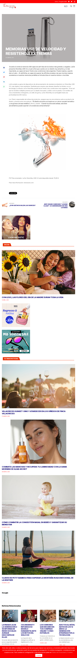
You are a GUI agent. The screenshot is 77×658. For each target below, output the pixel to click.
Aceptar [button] (38, 655)
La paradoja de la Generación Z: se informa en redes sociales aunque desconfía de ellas (9, 631)
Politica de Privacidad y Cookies (62, 652)
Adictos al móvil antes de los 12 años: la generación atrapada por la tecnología (67, 630)
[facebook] (68, 1)
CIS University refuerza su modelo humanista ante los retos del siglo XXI (28, 630)
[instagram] (74, 1)
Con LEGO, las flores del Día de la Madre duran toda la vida (32, 297)
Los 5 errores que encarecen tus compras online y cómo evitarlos (47, 629)
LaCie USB (13, 193)
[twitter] (71, 1)
